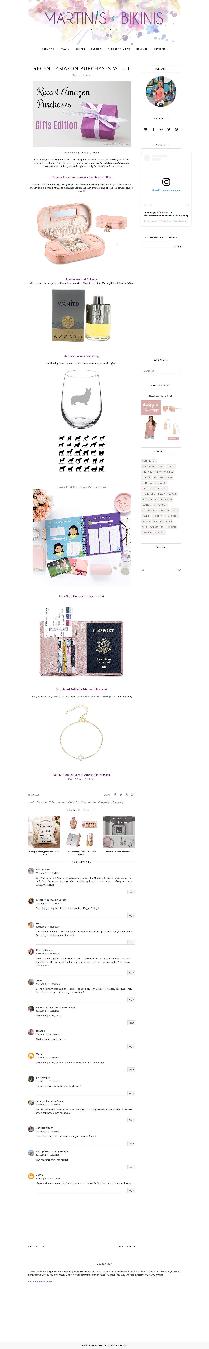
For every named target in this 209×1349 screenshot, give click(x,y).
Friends (171, 466)
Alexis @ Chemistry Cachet (51, 899)
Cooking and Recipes (153, 466)
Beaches (157, 516)
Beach (169, 521)
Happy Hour (160, 505)
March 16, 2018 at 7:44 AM (47, 903)
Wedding (157, 521)
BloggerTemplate (122, 1345)
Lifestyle (147, 483)
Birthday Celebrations (154, 488)
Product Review (163, 499)
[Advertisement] (153, 302)
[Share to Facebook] (115, 794)
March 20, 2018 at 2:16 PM (47, 1155)
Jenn (38, 923)
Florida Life (148, 494)
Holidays (147, 499)
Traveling (160, 483)
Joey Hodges (43, 1077)
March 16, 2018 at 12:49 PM (48, 1011)
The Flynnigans (44, 1127)
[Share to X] (120, 794)
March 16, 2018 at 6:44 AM (47, 873)
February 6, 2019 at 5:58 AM (48, 1178)
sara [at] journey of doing (50, 1101)
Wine (144, 527)
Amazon (42, 802)
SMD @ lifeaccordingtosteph (52, 1151)
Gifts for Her (57, 802)
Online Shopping (98, 802)
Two (80, 779)
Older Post (126, 1247)
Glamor (146, 505)
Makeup (146, 521)
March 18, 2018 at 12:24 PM (48, 1104)
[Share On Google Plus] (132, 794)
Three (91, 779)
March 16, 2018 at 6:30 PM (47, 1057)
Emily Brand (166, 221)
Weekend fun (149, 461)
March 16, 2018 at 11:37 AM (48, 984)
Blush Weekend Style (161, 395)
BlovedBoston (43, 965)
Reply (131, 892)
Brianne (40, 1030)
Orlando (164, 510)
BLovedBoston (44, 950)
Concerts (171, 527)
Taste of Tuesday (163, 477)
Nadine (40, 1054)
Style (175, 510)
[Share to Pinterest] (126, 794)
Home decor (171, 516)
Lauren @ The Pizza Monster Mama (56, 1007)
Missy (39, 980)
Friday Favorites (164, 472)
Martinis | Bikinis (96, 1345)
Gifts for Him (77, 802)
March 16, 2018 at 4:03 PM (47, 1034)
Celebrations (149, 510)
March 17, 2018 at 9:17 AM (47, 1081)
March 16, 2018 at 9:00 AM (47, 953)
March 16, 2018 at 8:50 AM (47, 927)
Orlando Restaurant (153, 532)
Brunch (146, 516)
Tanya (39, 1174)
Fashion (146, 477)
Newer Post (37, 1247)
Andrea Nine (43, 869)
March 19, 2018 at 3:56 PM (47, 1131)
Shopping (117, 802)
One (70, 779)
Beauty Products (167, 494)
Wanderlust (156, 527)
